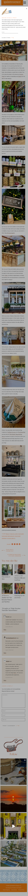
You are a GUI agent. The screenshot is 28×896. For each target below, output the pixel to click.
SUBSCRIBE (6, 37)
